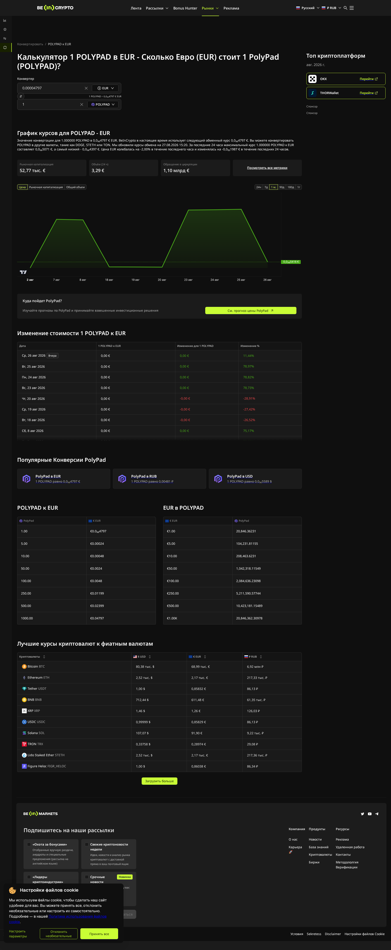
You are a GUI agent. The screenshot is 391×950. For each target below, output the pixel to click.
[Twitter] (362, 814)
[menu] (6, 34)
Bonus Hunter (185, 8)
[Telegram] (377, 814)
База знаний (319, 847)
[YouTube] (369, 814)
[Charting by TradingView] (23, 272)
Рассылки (154, 8)
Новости (315, 839)
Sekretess (314, 934)
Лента (136, 8)
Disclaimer (333, 934)
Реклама (231, 8)
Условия (297, 934)
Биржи (314, 862)
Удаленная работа (350, 847)
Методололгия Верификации (347, 864)
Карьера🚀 (295, 849)
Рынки (208, 8)
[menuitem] (6, 20)
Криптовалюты (320, 854)
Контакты (343, 854)
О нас (293, 839)
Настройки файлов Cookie (365, 934)
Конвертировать (30, 44)
